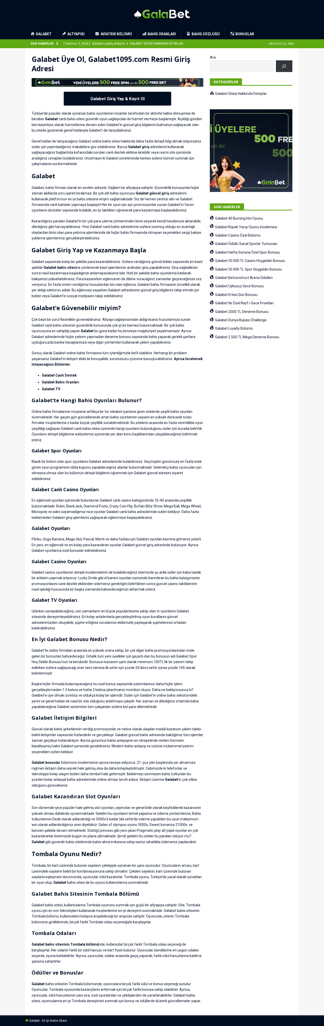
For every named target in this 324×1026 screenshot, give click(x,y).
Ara (213, 57)
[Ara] (284, 66)
